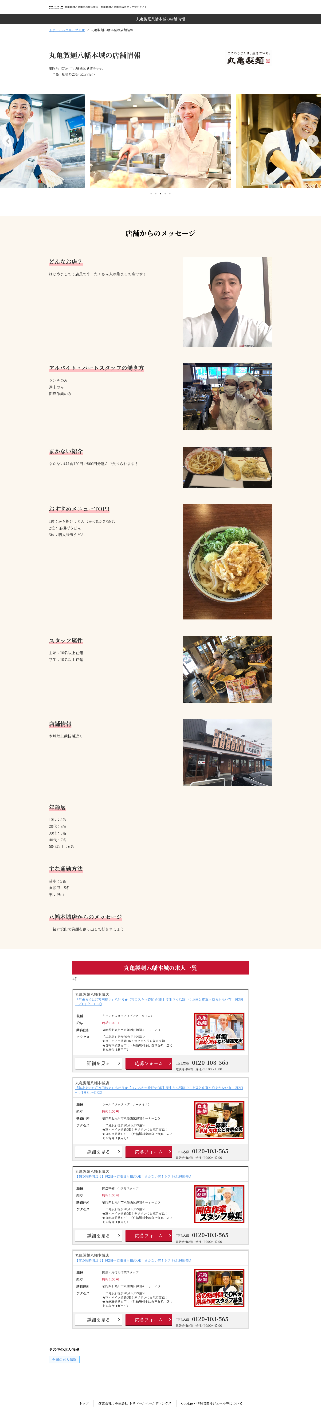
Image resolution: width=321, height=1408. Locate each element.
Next (313, 141)
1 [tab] (151, 193)
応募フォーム (149, 1063)
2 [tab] (155, 193)
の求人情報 (64, 1359)
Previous (8, 141)
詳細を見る (98, 1063)
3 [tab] (160, 193)
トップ (84, 1403)
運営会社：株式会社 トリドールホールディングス (135, 1403)
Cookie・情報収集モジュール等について (211, 1403)
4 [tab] (165, 193)
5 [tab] (170, 193)
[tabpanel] (160, 141)
